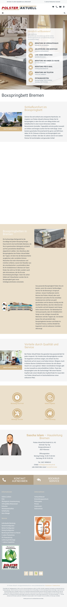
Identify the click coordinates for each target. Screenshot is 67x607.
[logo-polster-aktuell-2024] (19, 6)
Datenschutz (56, 585)
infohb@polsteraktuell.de (47, 465)
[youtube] (41, 573)
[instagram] (31, 573)
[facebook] (26, 573)
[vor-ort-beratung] (11, 351)
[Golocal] (36, 573)
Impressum (48, 585)
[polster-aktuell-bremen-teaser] (11, 113)
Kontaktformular (51, 467)
